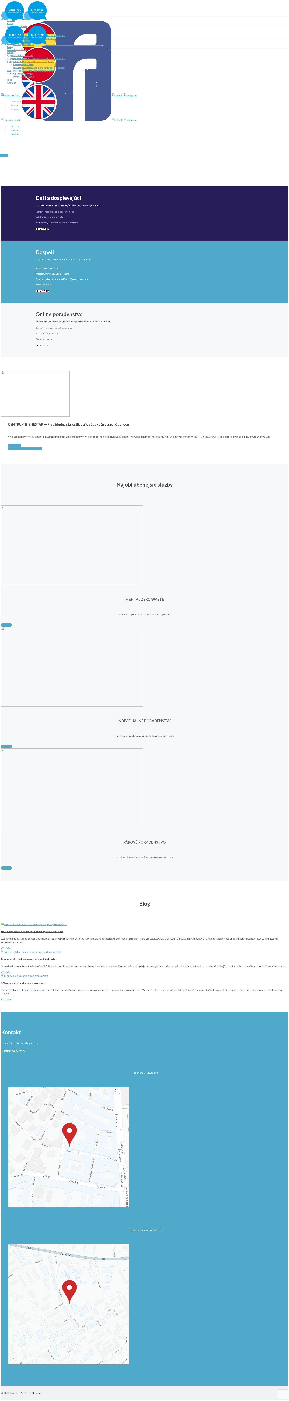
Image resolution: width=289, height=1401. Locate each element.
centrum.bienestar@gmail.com (21, 1043)
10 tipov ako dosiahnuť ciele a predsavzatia (23, 983)
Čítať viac (6, 948)
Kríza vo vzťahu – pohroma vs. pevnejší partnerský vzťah (29, 959)
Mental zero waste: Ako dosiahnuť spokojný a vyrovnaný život (32, 931)
